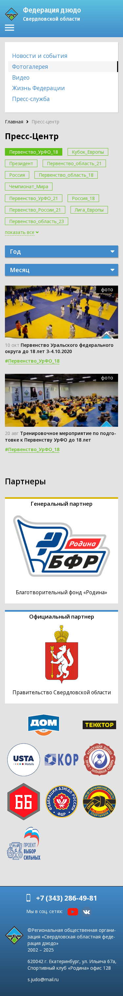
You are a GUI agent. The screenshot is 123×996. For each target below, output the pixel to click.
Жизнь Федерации (38, 88)
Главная (14, 121)
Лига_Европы (89, 210)
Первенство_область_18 (66, 175)
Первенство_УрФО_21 (33, 198)
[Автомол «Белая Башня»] (23, 801)
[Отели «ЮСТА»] (23, 759)
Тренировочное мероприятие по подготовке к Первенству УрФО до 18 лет (60, 436)
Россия (17, 175)
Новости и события (40, 56)
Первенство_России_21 (35, 210)
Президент (21, 163)
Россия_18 (83, 198)
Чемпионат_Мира (28, 186)
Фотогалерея (30, 66)
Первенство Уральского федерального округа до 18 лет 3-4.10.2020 (59, 348)
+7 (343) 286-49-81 (66, 898)
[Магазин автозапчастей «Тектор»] (99, 725)
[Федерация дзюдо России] (61, 801)
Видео (21, 77)
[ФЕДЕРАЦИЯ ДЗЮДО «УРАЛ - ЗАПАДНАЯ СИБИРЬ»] (99, 759)
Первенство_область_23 (36, 221)
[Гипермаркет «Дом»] (43, 725)
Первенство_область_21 (74, 163)
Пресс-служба (31, 99)
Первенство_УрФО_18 (33, 152)
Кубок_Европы (88, 152)
